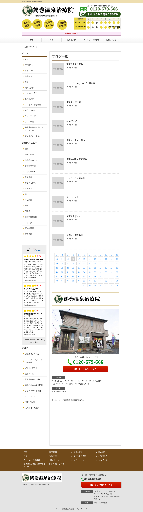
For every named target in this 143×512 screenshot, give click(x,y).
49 (57, 272)
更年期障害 (29, 228)
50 (62, 272)
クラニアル (29, 71)
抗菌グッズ (72, 121)
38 (62, 268)
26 (62, 263)
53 (79, 272)
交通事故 (28, 234)
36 (117, 263)
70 (106, 276)
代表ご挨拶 (29, 88)
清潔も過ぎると (74, 216)
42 (84, 268)
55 (89, 272)
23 (111, 259)
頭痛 (26, 206)
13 (57, 259)
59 (111, 272)
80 (95, 281)
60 (117, 272)
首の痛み (28, 188)
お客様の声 (71, 40)
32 (95, 263)
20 (95, 259)
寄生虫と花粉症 (74, 102)
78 (84, 281)
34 (106, 263)
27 (68, 263)
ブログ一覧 (29, 122)
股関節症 (28, 177)
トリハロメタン (74, 197)
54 (84, 272)
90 (111, 285)
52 (73, 272)
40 (73, 268)
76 (73, 281)
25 (57, 263)
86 (89, 285)
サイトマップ (30, 116)
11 (111, 255)
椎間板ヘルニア (31, 160)
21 (100, 259)
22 (106, 259)
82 (106, 281)
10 (106, 255)
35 (111, 263)
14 (62, 259)
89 (106, 285)
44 (95, 268)
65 (79, 276)
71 (111, 276)
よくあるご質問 (31, 93)
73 (57, 281)
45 (100, 268)
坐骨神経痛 (29, 154)
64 (73, 276)
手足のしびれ (30, 183)
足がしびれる (30, 171)
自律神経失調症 (31, 217)
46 (106, 268)
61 (57, 276)
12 (117, 255)
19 (89, 259)
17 (79, 259)
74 (62, 281)
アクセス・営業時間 (91, 40)
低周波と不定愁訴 (75, 235)
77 (79, 281)
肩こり (27, 194)
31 (89, 263)
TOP (31, 40)
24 (117, 259)
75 (68, 281)
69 (100, 276)
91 (117, 285)
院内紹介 (28, 76)
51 (68, 272)
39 (68, 268)
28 (73, 263)
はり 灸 (28, 223)
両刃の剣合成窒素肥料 (77, 159)
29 (79, 263)
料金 (51, 40)
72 (117, 276)
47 (111, 268)
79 (89, 281)
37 (57, 268)
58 (106, 272)
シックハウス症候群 (76, 178)
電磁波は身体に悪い (76, 140)
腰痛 (26, 149)
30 (84, 263)
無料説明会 (29, 65)
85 (84, 285)
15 (68, 259)
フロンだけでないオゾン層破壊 (81, 83)
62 (62, 276)
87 (95, 285)
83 (111, 281)
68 (95, 276)
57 (100, 272)
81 (100, 281)
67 (89, 276)
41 (79, 268)
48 (117, 268)
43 (89, 268)
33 (100, 263)
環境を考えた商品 (75, 64)
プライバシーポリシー (34, 136)
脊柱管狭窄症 (30, 166)
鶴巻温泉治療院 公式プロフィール (34, 128)
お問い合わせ (111, 40)
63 (68, 276)
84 (117, 281)
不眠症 (27, 211)
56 (95, 272)
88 (100, 285)
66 (84, 276)
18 (84, 259)
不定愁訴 (28, 200)
